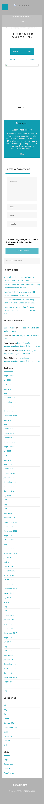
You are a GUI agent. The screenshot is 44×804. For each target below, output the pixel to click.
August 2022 (9, 535)
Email (21, 154)
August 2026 (9, 375)
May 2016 (7, 690)
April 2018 (7, 611)
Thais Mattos (13, 59)
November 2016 (10, 668)
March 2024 (8, 469)
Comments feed (10, 768)
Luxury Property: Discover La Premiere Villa (23, 27)
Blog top (7, 714)
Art (5, 705)
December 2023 (10, 482)
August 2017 (9, 637)
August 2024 (9, 446)
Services (7, 740)
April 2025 (7, 424)
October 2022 (9, 526)
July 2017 (7, 642)
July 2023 (7, 495)
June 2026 (7, 384)
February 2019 (9, 571)
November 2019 (10, 548)
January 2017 (9, 659)
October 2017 (9, 628)
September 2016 (10, 677)
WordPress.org (9, 773)
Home (22, 21)
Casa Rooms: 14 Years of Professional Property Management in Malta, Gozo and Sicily (20, 310)
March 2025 (8, 429)
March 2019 (8, 566)
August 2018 (9, 593)
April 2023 (7, 509)
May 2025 (7, 420)
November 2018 (10, 580)
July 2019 (7, 557)
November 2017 (10, 624)
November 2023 (10, 486)
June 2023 (7, 500)
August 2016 (9, 682)
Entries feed (8, 764)
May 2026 (7, 389)
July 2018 (7, 597)
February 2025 (9, 433)
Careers (7, 718)
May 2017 (7, 646)
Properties (8, 736)
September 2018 (10, 588)
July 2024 (7, 451)
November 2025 (10, 406)
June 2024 (7, 455)
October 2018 (9, 584)
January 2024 (9, 477)
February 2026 (9, 398)
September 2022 (10, 531)
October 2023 (9, 491)
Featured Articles (10, 727)
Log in (6, 759)
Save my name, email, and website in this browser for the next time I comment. (22, 242)
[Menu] (5, 7)
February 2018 (9, 615)
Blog (5, 709)
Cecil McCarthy (9, 328)
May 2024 (7, 460)
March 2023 (8, 513)
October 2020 (9, 540)
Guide (6, 732)
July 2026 (7, 380)
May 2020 (7, 544)
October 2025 (9, 411)
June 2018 (7, 602)
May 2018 (7, 606)
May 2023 (7, 504)
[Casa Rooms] (22, 7)
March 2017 (8, 655)
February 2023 (9, 517)
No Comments (31, 59)
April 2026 (7, 393)
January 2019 (9, 575)
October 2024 (9, 442)
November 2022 (10, 522)
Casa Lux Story (10, 723)
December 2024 (10, 438)
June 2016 (7, 686)
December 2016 (10, 664)
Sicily (5, 745)
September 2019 (10, 553)
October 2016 (9, 673)
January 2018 (9, 619)
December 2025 (10, 402)
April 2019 (7, 562)
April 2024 (7, 464)
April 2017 (7, 651)
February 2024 (9, 473)
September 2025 (10, 415)
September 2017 (10, 633)
